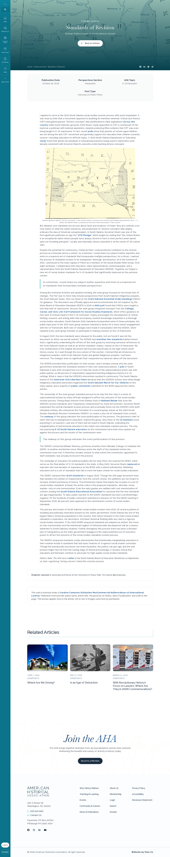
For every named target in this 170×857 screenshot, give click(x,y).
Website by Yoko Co (142, 852)
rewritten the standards (109, 339)
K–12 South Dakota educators (71, 429)
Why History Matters (89, 788)
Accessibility (138, 794)
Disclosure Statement (142, 800)
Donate (5, 852)
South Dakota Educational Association (81, 491)
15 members (127, 420)
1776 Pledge (84, 235)
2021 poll (100, 305)
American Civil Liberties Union (70, 379)
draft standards (75, 475)
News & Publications (89, 812)
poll (122, 367)
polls (90, 131)
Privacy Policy (138, 788)
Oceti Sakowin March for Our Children (108, 383)
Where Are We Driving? (41, 682)
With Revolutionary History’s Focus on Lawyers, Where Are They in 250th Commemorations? (132, 686)
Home (29, 67)
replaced (132, 464)
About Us (114, 788)
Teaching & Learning (89, 794)
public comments (80, 386)
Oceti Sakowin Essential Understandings (110, 299)
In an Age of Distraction (84, 682)
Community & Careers (90, 806)
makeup (48, 416)
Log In (5, 845)
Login (112, 800)
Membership (115, 794)
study (43, 141)
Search (113, 806)
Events (83, 800)
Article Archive (40, 67)
